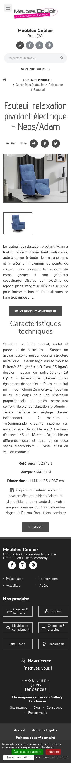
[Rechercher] (62, 58)
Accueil (19, 730)
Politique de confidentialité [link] (52, 757)
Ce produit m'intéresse (38, 311)
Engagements (37, 712)
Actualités (13, 585)
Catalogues (54, 707)
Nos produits (33, 69)
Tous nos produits (37, 80)
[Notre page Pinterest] (49, 45)
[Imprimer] (34, 143)
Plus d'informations (18, 757)
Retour (37, 527)
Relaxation (55, 84)
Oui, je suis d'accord (27, 751)
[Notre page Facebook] (30, 45)
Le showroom (48, 578)
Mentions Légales (44, 730)
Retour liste (19, 143)
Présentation (14, 578)
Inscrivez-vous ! (38, 668)
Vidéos (43, 585)
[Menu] (8, 8)
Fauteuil (39, 89)
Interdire (53, 751)
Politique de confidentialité (35, 737)
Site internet (18, 707)
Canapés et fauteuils (30, 84)
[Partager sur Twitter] (56, 143)
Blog (36, 707)
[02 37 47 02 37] (20, 45)
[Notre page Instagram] (39, 45)
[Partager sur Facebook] (45, 143)
